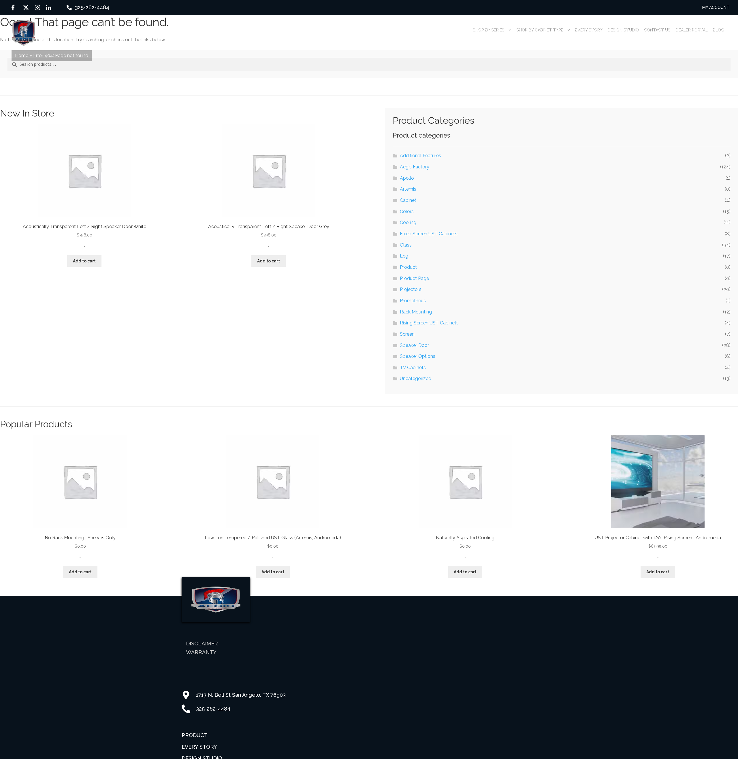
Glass (406, 245)
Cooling (408, 222)
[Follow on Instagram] (37, 7)
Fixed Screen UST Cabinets (429, 233)
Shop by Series (488, 29)
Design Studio (623, 29)
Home (21, 55)
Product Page (414, 278)
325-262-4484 (92, 7)
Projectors (410, 289)
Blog (718, 29)
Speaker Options (417, 356)
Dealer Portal (691, 29)
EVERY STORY (588, 29)
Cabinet (408, 200)
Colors (407, 211)
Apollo (407, 178)
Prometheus (413, 300)
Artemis (408, 189)
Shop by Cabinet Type (539, 29)
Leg (404, 256)
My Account (715, 7)
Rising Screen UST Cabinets (429, 323)
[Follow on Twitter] (26, 7)
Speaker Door (414, 345)
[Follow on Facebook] (14, 7)
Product (408, 267)
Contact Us (657, 29)
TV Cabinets (413, 367)
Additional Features (420, 155)
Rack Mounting (416, 312)
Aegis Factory (414, 167)
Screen (407, 334)
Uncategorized (415, 378)
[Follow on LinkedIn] (49, 7)
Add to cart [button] (84, 261)
